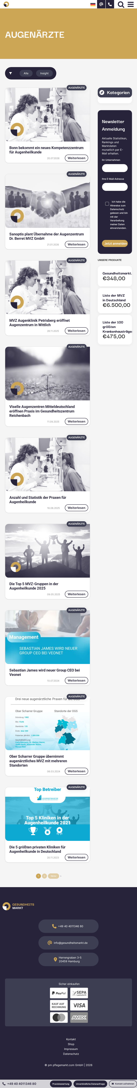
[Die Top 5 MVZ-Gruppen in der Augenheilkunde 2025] (47, 551)
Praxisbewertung (60, 1084)
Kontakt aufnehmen (124, 1083)
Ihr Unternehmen (111, 159)
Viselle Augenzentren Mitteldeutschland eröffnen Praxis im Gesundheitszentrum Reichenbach (42, 411)
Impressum (71, 1049)
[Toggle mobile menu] (131, 4)
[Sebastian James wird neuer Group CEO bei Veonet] (47, 637)
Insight (44, 73)
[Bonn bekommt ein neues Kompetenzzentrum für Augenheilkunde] (47, 114)
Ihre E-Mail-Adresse (113, 178)
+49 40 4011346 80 (70, 926)
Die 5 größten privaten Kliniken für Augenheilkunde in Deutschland (37, 849)
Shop (71, 1044)
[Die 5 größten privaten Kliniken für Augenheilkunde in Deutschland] (47, 814)
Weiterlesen (76, 158)
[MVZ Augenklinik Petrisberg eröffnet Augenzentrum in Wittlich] (47, 287)
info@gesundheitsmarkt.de (71, 942)
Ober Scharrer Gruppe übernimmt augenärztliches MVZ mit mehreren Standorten (38, 760)
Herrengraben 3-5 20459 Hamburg (70, 959)
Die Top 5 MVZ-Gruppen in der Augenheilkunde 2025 (33, 586)
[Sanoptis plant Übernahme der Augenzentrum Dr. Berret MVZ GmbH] (47, 201)
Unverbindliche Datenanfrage (90, 1084)
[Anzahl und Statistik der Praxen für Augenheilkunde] (47, 464)
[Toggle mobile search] (121, 4)
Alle (26, 73)
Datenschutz (117, 209)
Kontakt (71, 1039)
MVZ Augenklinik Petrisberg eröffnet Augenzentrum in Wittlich (39, 322)
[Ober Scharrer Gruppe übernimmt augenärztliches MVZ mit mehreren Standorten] (47, 723)
